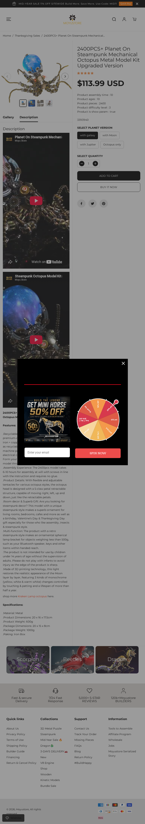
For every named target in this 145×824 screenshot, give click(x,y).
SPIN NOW (98, 453)
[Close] (123, 363)
